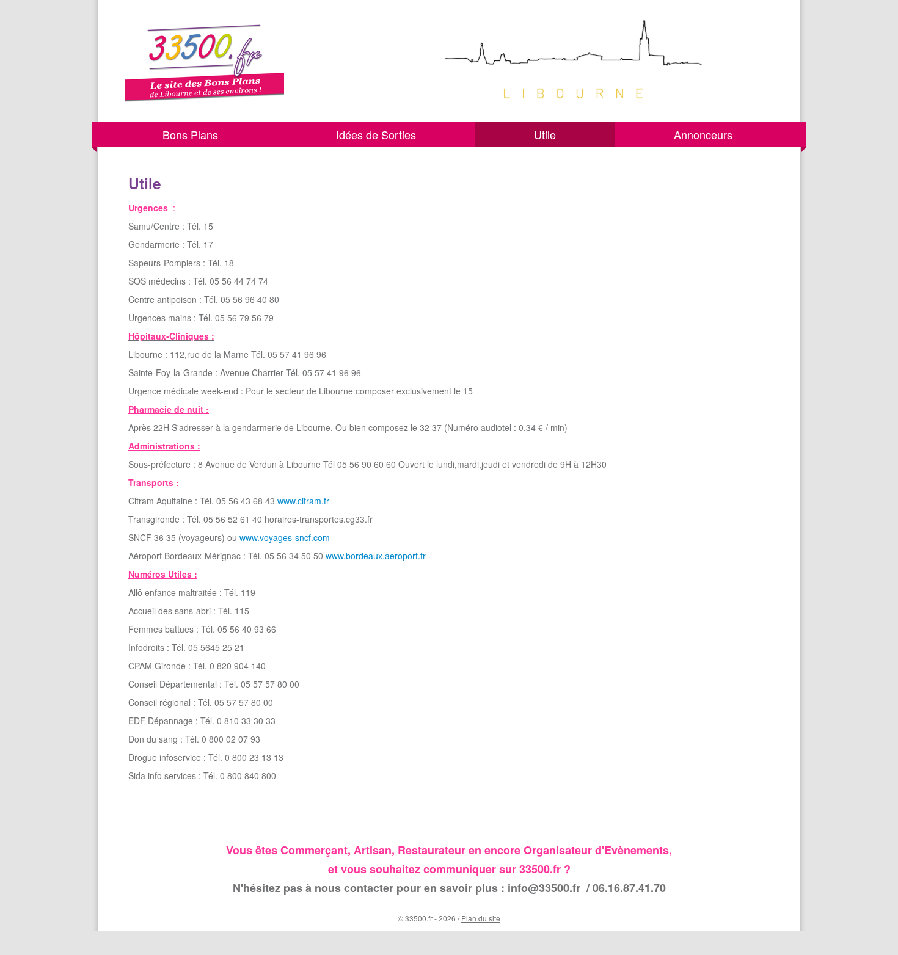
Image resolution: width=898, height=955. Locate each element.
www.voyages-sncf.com (284, 537)
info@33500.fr (544, 888)
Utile (545, 134)
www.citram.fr (303, 501)
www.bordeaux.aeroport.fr (376, 556)
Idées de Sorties (376, 134)
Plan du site (480, 918)
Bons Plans (190, 134)
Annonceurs (703, 134)
